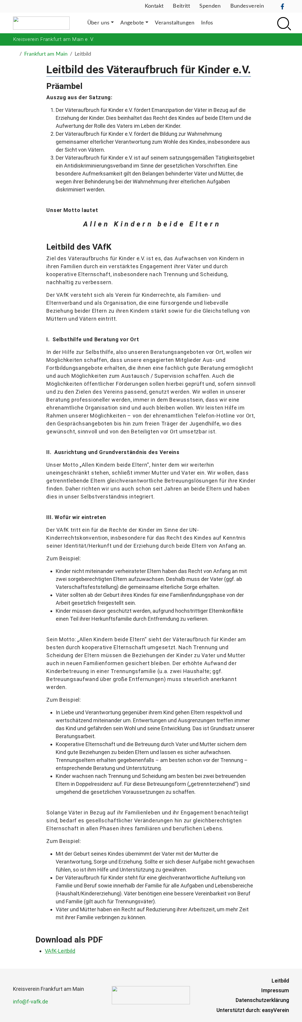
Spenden (210, 6)
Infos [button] (207, 23)
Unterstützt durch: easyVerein (252, 1010)
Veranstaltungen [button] (174, 23)
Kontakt (154, 6)
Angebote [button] (132, 23)
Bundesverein (247, 6)
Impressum (275, 990)
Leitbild (280, 981)
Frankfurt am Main (46, 54)
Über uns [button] (98, 23)
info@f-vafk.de (30, 1001)
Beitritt (181, 6)
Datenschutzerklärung (262, 1000)
